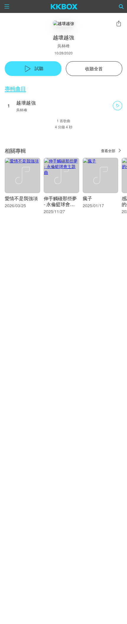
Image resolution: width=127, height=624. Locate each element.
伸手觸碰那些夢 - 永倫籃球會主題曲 (60, 204)
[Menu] (6, 6)
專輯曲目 (15, 88)
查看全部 (108, 150)
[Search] (121, 6)
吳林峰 (63, 46)
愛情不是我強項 (21, 198)
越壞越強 (26, 102)
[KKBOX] (64, 6)
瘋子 (87, 198)
